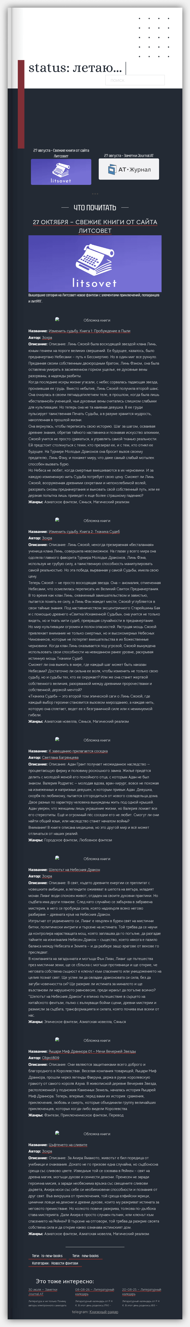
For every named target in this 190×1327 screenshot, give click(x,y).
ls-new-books (52, 1255)
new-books (90, 1255)
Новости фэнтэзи (64, 1263)
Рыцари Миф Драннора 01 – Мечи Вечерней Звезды (92, 1051)
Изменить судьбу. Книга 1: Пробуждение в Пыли (89, 330)
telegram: (95, 1311)
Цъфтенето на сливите (68, 1144)
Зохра (47, 337)
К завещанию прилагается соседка (78, 751)
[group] (61, 166)
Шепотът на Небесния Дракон (74, 869)
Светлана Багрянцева (60, 757)
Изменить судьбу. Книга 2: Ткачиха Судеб (84, 531)
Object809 (50, 1057)
